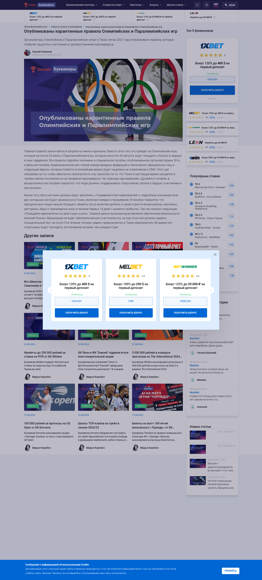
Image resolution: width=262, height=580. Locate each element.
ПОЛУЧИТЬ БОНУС (76, 312)
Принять (231, 570)
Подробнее (134, 573)
